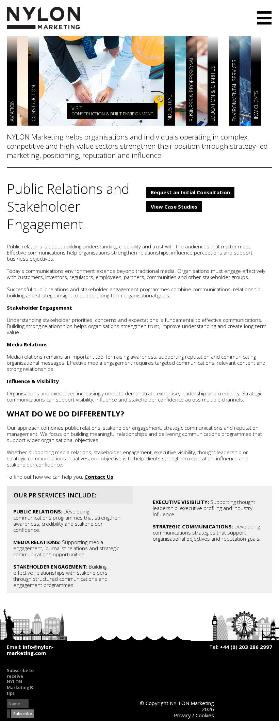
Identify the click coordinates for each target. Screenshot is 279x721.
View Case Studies (174, 206)
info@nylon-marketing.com (30, 649)
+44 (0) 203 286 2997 (246, 646)
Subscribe (22, 714)
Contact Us (98, 476)
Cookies (205, 715)
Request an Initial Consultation (190, 192)
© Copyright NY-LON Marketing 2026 (177, 706)
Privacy (182, 715)
